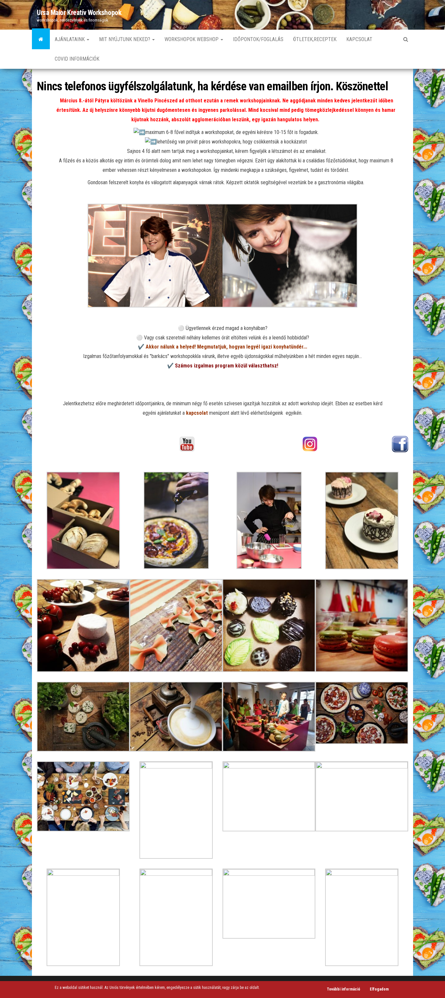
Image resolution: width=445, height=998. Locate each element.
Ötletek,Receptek (315, 39)
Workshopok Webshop (192, 39)
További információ (343, 989)
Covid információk (77, 59)
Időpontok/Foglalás (258, 39)
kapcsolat (197, 413)
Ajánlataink (70, 39)
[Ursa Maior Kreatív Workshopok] (41, 39)
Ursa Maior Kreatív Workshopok (79, 12)
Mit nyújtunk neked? (125, 39)
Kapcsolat (359, 39)
